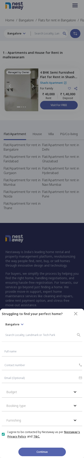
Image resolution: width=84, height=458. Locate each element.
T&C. (36, 436)
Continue (42, 452)
